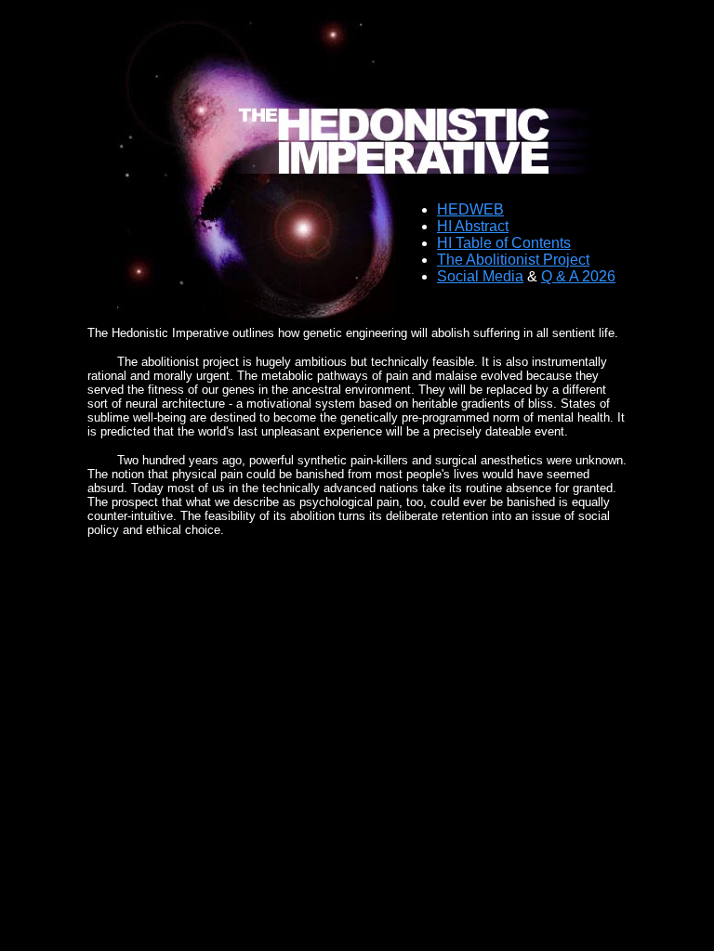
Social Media (480, 276)
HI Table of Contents (504, 243)
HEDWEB (470, 209)
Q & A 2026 (578, 276)
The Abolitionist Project (513, 259)
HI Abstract (473, 226)
